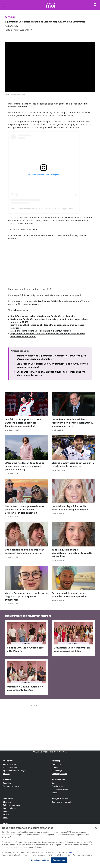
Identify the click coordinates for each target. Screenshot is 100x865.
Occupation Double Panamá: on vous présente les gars (25, 688)
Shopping (7, 802)
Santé (54, 783)
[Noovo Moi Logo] (50, 5)
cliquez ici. (69, 852)
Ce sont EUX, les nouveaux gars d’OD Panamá (25, 649)
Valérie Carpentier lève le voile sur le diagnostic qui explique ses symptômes (26, 596)
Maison (6, 811)
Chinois (55, 767)
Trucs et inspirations (11, 786)
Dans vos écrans (10, 767)
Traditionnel (56, 764)
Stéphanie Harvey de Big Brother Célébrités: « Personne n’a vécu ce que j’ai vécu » (51, 373)
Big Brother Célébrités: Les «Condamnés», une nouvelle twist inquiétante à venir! (52, 365)
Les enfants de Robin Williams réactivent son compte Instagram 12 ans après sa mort (72, 422)
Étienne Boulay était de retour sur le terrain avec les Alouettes (73, 464)
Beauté (6, 814)
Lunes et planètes (59, 773)
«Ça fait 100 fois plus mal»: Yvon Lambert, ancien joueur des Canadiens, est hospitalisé (23, 422)
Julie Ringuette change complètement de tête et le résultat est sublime (72, 553)
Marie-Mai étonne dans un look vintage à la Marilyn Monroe (40, 330)
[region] (50, 844)
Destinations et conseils (61, 802)
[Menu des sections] (4, 5)
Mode (5, 817)
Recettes (7, 783)
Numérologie (57, 770)
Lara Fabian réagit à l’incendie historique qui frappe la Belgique (70, 508)
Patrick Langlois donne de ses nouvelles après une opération (69, 595)
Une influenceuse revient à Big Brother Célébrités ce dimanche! (43, 316)
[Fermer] (96, 828)
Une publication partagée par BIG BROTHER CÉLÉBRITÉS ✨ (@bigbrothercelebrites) (46, 209)
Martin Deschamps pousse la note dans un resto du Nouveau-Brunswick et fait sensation (24, 509)
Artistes (6, 773)
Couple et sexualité (60, 789)
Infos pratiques (9, 808)
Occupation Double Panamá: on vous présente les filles (72, 649)
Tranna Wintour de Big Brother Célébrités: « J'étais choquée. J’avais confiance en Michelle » (52, 357)
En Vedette (10, 17)
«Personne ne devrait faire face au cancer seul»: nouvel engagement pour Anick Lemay (25, 466)
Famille (54, 792)
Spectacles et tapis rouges (14, 770)
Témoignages (57, 786)
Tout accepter (59, 860)
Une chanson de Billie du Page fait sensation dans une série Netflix (24, 551)
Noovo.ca (36, 304)
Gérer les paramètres (40, 860)
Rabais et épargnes (11, 805)
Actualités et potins (11, 764)
